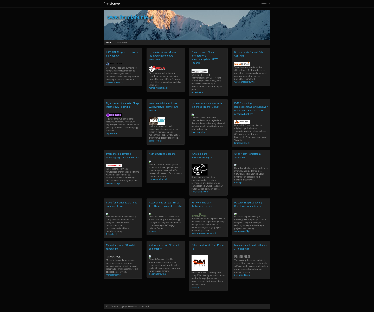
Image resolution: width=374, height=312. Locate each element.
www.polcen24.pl (242, 231)
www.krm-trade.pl (114, 82)
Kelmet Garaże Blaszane (162, 153)
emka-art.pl (154, 231)
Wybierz (265, 3)
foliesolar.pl (111, 234)
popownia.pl (111, 133)
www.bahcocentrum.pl (244, 82)
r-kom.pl (238, 182)
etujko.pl (195, 287)
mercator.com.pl (113, 275)
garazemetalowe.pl (158, 179)
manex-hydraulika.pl (158, 88)
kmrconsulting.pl (242, 143)
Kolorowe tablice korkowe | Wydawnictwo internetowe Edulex (163, 107)
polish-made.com (242, 275)
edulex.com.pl (155, 141)
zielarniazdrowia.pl (157, 274)
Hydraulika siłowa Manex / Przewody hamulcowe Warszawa (163, 56)
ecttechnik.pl (197, 92)
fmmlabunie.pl (112, 3)
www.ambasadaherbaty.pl (204, 233)
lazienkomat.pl (198, 132)
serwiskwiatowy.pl (200, 192)
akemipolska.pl (113, 183)
